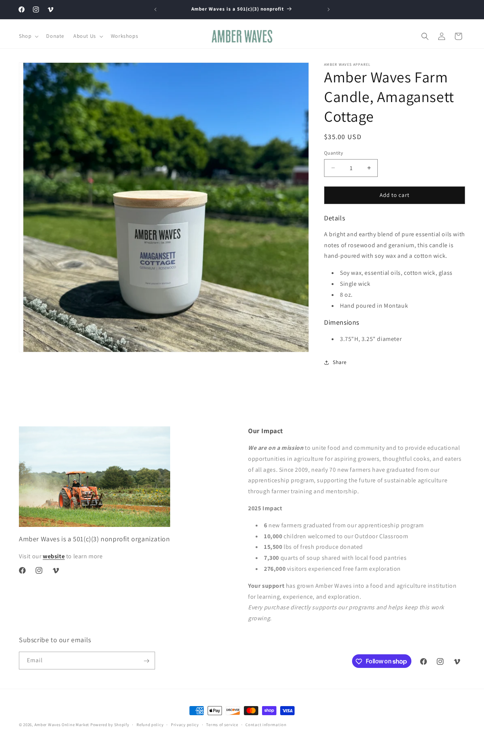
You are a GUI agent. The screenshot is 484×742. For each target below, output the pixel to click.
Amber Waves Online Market (62, 724)
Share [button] (340, 362)
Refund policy (150, 724)
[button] (28, 36)
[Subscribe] (146, 661)
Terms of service (222, 724)
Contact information (265, 724)
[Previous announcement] (155, 9)
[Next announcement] (328, 9)
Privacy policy (185, 724)
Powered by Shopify (109, 724)
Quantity (333, 153)
